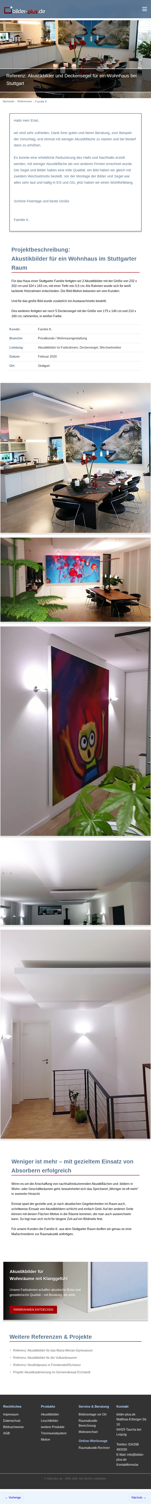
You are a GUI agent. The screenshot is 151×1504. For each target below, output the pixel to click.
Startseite (8, 101)
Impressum (10, 1414)
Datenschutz (12, 1420)
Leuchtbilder (49, 1420)
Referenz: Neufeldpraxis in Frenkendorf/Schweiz (47, 1365)
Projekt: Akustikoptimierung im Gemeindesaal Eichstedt (51, 1372)
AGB (6, 1433)
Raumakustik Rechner (94, 1447)
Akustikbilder (50, 1414)
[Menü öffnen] (144, 9)
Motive (45, 1439)
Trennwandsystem (53, 1433)
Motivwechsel (88, 1432)
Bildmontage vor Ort (92, 1414)
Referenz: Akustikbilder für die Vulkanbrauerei (45, 1357)
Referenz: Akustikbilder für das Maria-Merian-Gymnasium (53, 1350)
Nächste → (139, 1497)
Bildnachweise (13, 1427)
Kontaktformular (127, 1464)
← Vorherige (13, 1497)
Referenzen (24, 101)
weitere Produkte (52, 1427)
